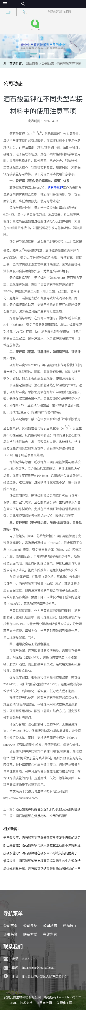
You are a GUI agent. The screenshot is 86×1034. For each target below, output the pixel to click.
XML (13, 1003)
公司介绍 (30, 925)
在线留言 (50, 934)
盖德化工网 (64, 1003)
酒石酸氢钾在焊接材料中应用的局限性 (42, 816)
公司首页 (10, 925)
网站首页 (32, 63)
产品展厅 (70, 925)
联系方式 (30, 934)
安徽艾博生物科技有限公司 (22, 997)
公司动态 (48, 63)
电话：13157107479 (25, 958)
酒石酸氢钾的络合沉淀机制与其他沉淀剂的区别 (48, 809)
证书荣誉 (10, 934)
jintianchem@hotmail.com (37, 967)
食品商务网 (44, 1003)
